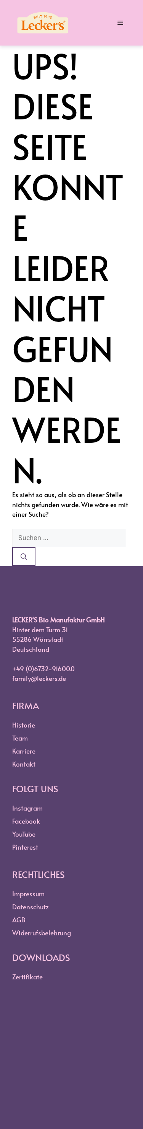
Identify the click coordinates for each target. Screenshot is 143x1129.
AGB (19, 919)
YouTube (23, 834)
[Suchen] (23, 556)
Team (20, 737)
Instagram (27, 807)
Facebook (26, 821)
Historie (23, 724)
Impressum (28, 893)
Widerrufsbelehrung (41, 932)
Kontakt (23, 763)
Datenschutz (30, 906)
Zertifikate (27, 976)
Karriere (23, 750)
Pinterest (25, 847)
